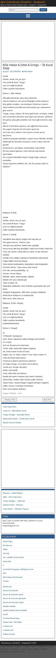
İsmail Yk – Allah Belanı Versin (14, 411)
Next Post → (49, 400)
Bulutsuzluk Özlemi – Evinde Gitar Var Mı (19, 419)
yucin (7, 71)
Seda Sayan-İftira (9, 407)
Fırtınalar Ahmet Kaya (11, 618)
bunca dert (7, 561)
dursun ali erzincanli (10, 590)
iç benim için (8, 626)
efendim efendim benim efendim (15, 610)
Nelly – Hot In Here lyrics (12, 497)
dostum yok (7, 587)
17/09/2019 (16, 71)
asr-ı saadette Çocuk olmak (13, 557)
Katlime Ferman (9, 634)
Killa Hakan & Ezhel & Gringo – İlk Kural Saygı (28, 66)
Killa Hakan (28, 71)
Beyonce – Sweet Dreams (13, 493)
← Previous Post (8, 400)
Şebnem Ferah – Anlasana (13, 505)
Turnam (6, 581)
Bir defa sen (7, 545)
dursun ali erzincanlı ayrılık (13, 594)
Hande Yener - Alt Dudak (12, 622)
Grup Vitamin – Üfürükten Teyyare (16, 509)
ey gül (5, 614)
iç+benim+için (8, 630)
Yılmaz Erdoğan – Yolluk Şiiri (14, 501)
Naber (5, 549)
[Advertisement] (28, 40)
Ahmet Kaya (7, 541)
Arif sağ (6, 553)
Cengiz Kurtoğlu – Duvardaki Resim (16, 415)
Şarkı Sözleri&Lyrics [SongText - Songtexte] (23, 2)
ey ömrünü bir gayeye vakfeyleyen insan (18, 569)
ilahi (4, 573)
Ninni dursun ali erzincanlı (12, 577)
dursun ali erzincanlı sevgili (13, 602)
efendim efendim (9, 606)
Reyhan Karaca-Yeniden (12, 423)
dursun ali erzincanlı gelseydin (14, 598)
